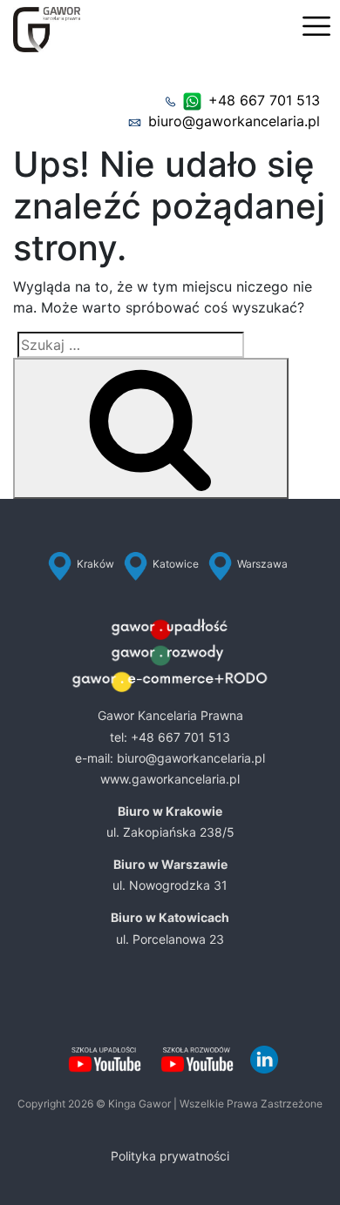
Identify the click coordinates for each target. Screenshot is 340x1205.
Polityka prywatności (170, 1155)
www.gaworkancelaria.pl (170, 778)
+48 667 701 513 (264, 100)
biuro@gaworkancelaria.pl (234, 121)
